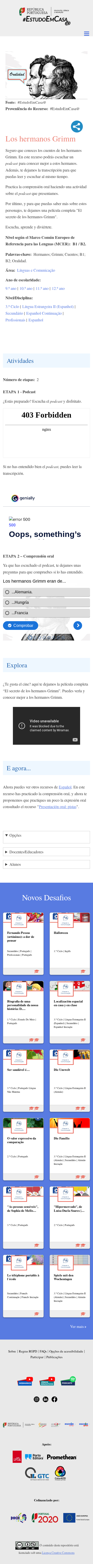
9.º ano (10, 288)
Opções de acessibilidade (66, 1351)
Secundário (14, 313)
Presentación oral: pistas (57, 806)
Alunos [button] (15, 864)
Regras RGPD (28, 1351)
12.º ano (58, 288)
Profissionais (15, 319)
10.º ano (26, 288)
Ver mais (77, 1326)
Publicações (54, 1357)
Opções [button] (15, 835)
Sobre (12, 1351)
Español (65, 786)
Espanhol (36, 319)
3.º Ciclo (12, 306)
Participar (37, 1357)
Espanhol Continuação (44, 313)
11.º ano (42, 288)
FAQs (43, 1351)
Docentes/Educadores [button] (26, 851)
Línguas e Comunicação (36, 270)
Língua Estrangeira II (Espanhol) (48, 306)
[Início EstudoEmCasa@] (44, 10)
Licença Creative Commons (58, 1553)
